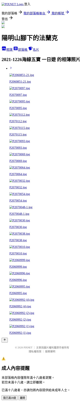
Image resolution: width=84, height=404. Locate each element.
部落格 (23, 49)
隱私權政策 (35, 351)
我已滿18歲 (9, 397)
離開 (22, 397)
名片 (36, 49)
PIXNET (28, 347)
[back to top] (5, 340)
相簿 (9, 49)
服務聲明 (50, 351)
